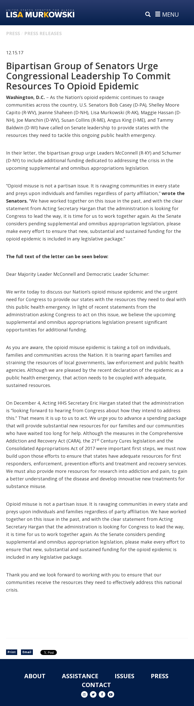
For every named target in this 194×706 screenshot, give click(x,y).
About (34, 676)
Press (13, 33)
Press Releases (43, 33)
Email (26, 652)
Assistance (80, 676)
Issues (124, 676)
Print (12, 652)
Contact (96, 684)
